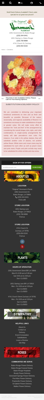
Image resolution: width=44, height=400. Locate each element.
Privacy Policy (13, 397)
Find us (21, 200)
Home (3, 49)
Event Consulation (22, 335)
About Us (22, 327)
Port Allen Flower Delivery (22, 378)
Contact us (22, 330)
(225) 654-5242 (22, 46)
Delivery (22, 332)
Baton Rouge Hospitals (22, 371)
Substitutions (22, 337)
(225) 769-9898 (22, 41)
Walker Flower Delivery (22, 386)
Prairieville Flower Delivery (22, 381)
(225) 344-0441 (22, 35)
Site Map (22, 343)
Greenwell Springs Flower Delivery (22, 376)
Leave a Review (22, 340)
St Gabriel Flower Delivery (22, 384)
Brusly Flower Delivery (22, 373)
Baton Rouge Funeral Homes (22, 368)
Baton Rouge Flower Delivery (22, 365)
